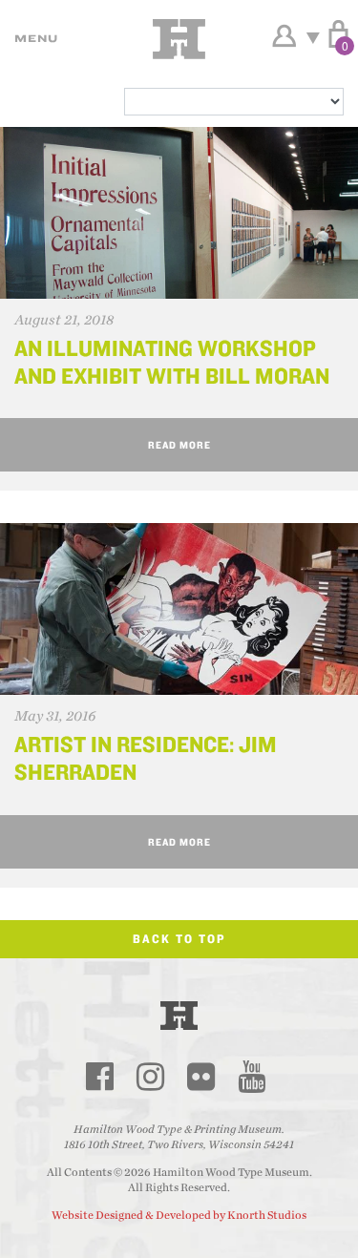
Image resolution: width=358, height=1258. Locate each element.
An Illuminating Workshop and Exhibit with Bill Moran (171, 361)
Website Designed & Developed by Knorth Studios (179, 1215)
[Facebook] (100, 1076)
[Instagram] (151, 1076)
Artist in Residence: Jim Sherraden (145, 758)
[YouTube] (252, 1076)
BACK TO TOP (179, 939)
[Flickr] (201, 1076)
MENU (33, 38)
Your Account (284, 36)
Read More (179, 444)
